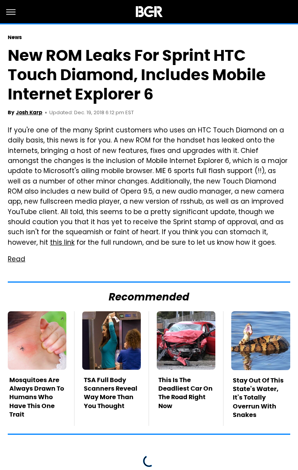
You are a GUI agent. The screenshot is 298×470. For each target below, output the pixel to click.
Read (16, 259)
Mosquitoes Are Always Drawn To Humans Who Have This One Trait (36, 397)
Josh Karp (29, 112)
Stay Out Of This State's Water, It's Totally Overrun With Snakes (258, 397)
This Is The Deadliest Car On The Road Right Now (185, 393)
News (15, 37)
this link (62, 243)
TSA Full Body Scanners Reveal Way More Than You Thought (110, 393)
